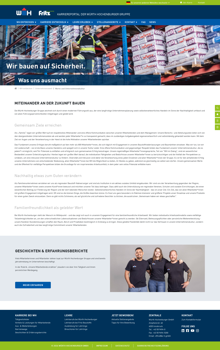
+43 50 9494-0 (159, 329)
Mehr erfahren (33, 285)
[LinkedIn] (183, 331)
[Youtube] (193, 331)
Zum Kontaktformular (191, 319)
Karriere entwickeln (53, 22)
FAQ (143, 22)
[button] (5, 51)
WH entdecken (25, 22)
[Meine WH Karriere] (16, 88)
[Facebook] (187, 331)
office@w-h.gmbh (163, 336)
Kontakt (201, 2)
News (152, 22)
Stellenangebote (107, 22)
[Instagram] (197, 331)
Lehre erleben (81, 22)
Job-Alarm (187, 2)
